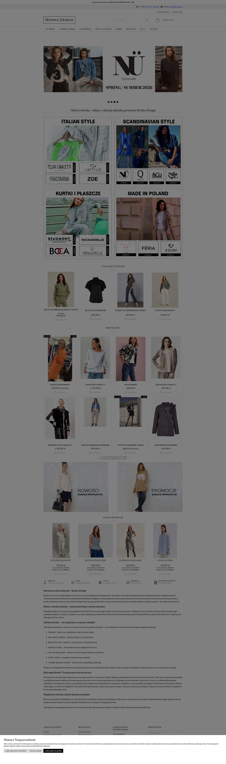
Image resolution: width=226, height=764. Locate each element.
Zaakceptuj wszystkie (53, 751)
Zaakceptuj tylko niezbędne (15, 751)
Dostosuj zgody (35, 751)
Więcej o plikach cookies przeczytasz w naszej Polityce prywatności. (27, 746)
